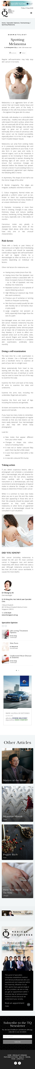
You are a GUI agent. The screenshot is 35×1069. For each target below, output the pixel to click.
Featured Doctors (11, 1057)
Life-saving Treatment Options (19, 631)
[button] (16, 670)
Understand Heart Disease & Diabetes (20, 656)
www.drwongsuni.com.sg (10, 615)
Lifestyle (20, 1059)
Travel (28, 1057)
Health (21, 1057)
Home (4, 23)
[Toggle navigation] (31, 13)
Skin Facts (14, 643)
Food (13, 1059)
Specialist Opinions (13, 23)
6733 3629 (7, 613)
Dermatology (25, 23)
